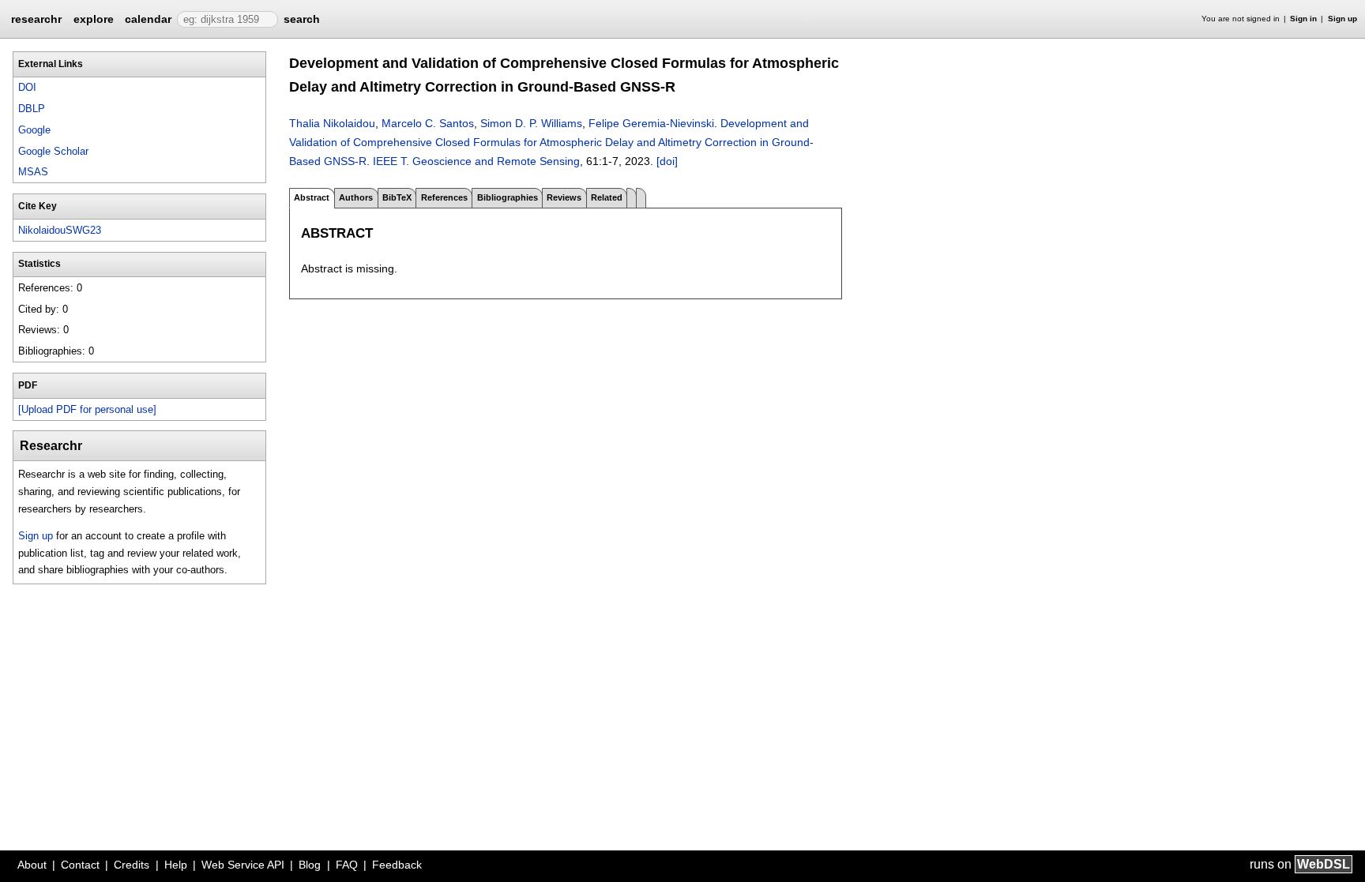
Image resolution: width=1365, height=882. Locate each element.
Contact (80, 864)
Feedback (397, 864)
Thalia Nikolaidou (332, 123)
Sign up (1342, 18)
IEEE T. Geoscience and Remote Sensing (476, 161)
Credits (131, 864)
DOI (27, 87)
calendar (148, 19)
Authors (356, 197)
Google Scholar (53, 151)
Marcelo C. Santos (428, 123)
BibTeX (397, 197)
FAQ (347, 864)
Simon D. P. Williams (531, 123)
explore (93, 19)
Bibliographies (507, 197)
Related (606, 197)
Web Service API (242, 864)
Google (34, 130)
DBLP (31, 108)
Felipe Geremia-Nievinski (651, 123)
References (444, 197)
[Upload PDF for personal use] (87, 409)
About (32, 864)
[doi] (667, 161)
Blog (310, 864)
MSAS (33, 172)
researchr (36, 18)
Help (175, 864)
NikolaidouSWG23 (59, 230)
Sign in (1303, 18)
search (302, 19)
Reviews (564, 197)
